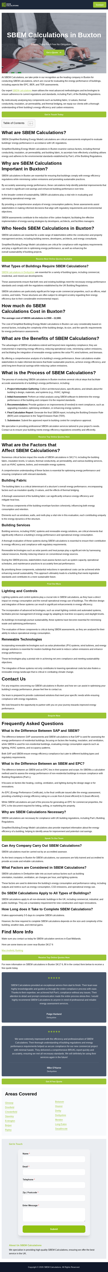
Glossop (9, 1103)
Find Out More (54, 584)
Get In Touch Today (54, 114)
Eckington (10, 1121)
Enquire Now (54, 715)
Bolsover (59, 1102)
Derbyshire (60, 1115)
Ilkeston (59, 1120)
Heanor (59, 1106)
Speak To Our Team (54, 838)
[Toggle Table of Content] (29, 123)
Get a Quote (52, 52)
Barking (19, 950)
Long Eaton (61, 1124)
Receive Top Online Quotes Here (54, 437)
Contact (100, 5)
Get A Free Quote (54, 1081)
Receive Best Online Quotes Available (54, 259)
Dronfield (9, 1107)
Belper (8, 1125)
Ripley (8, 1130)
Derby (58, 1111)
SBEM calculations (22, 90)
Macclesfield (8, 950)
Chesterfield (11, 1112)
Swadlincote (61, 1129)
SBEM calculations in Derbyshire (18, 272)
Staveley (9, 1116)
